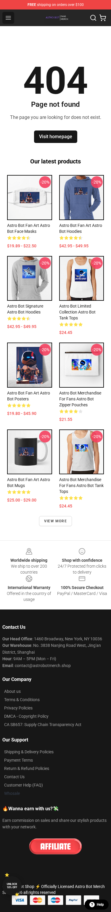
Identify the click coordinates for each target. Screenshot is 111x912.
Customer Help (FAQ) (23, 785)
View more (55, 521)
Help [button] (100, 905)
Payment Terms (18, 760)
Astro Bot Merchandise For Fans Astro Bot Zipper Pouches (80, 399)
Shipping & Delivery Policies (29, 751)
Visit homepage (55, 136)
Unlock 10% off (12, 886)
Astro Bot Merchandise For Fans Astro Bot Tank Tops (81, 485)
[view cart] (102, 17)
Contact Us (14, 776)
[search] (93, 17)
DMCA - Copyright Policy (26, 716)
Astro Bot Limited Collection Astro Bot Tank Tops (77, 312)
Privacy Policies (18, 708)
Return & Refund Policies (26, 768)
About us (12, 691)
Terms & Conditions (22, 699)
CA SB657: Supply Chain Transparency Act (42, 724)
